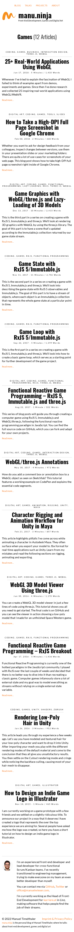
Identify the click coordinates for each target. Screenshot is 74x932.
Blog (17, 5)
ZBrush (59, 709)
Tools (51, 114)
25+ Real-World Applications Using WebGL (37, 64)
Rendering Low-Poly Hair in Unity (37, 720)
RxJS (46, 186)
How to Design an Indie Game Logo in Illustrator (37, 795)
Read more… (8, 100)
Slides (61, 114)
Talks (28, 5)
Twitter (60, 886)
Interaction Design (54, 52)
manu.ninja (7, 922)
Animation (39, 505)
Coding (11, 52)
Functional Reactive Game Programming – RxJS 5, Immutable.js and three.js (37, 396)
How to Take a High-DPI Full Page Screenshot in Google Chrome (37, 127)
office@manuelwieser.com (33, 890)
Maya (37, 507)
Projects (42, 5)
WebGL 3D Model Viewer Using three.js (37, 587)
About (56, 5)
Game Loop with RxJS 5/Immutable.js (37, 334)
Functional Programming (51, 256)
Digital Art (16, 114)
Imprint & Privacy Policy (57, 918)
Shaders (46, 709)
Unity (64, 505)
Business (33, 52)
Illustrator (50, 785)
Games (21, 52)
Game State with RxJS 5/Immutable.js (37, 266)
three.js (32, 54)
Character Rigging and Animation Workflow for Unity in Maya (37, 520)
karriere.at (50, 900)
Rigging (53, 505)
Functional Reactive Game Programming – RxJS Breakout (37, 648)
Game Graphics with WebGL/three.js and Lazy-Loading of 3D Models (37, 199)
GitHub (49, 886)
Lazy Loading (32, 186)
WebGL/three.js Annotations (37, 462)
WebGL (43, 54)
